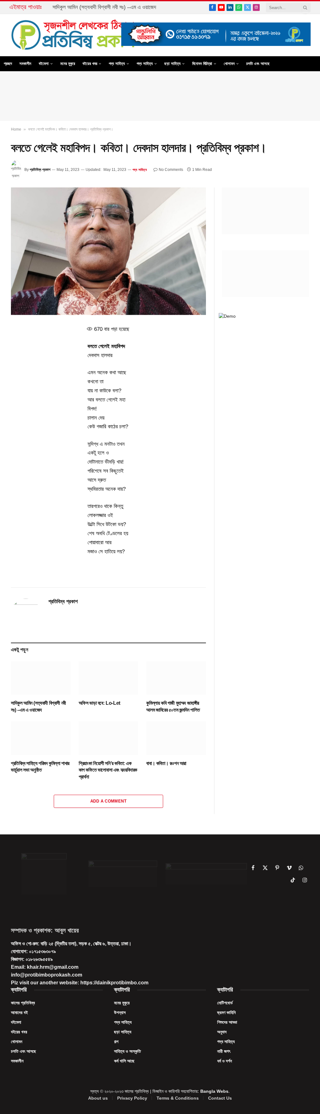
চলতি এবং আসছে (258, 63)
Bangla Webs (214, 1091)
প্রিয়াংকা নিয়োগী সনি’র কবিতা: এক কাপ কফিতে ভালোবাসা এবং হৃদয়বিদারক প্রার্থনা (108, 770)
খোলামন (229, 63)
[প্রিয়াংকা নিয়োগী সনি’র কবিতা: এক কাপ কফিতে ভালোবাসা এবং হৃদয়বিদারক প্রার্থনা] (108, 738)
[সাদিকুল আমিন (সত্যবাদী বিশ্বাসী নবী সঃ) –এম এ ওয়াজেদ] (41, 678)
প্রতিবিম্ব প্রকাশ (40, 169)
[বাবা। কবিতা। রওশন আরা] (176, 738)
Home (16, 129)
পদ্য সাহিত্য (117, 63)
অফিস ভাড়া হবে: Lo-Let (99, 703)
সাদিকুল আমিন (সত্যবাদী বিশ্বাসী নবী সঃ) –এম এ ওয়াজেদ (104, 7)
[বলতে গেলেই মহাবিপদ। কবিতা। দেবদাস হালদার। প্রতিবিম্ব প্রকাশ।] (108, 251)
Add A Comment (108, 801)
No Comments (171, 169)
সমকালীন (25, 63)
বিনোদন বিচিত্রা (202, 63)
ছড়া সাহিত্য (172, 63)
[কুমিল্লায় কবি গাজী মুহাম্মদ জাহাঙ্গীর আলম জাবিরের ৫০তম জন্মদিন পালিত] (176, 678)
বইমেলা (44, 63)
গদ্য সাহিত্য (145, 63)
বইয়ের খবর (89, 63)
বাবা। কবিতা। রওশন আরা (166, 763)
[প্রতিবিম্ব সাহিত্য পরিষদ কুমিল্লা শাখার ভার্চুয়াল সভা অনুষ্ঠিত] (41, 738)
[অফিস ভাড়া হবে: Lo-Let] (108, 678)
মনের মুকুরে (67, 63)
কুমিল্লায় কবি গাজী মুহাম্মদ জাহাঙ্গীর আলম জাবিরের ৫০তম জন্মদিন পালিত (173, 706)
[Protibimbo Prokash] (74, 35)
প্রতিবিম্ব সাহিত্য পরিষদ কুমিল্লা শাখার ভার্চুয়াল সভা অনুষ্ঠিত (40, 767)
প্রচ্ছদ (8, 63)
